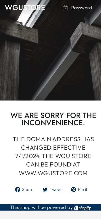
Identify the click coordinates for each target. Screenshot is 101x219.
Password (81, 7)
